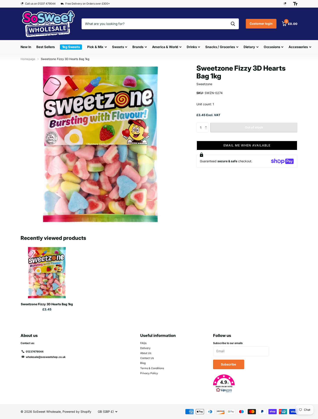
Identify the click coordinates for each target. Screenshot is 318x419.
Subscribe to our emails (228, 343)
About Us (145, 353)
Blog (143, 363)
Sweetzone (204, 84)
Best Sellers (45, 47)
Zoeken (233, 23)
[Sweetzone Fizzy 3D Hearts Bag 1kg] (47, 272)
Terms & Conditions (152, 368)
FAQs (143, 343)
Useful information (158, 335)
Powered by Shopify (77, 411)
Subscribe (229, 364)
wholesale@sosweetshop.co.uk (46, 357)
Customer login (261, 23)
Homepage (28, 59)
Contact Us (147, 358)
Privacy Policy (149, 373)
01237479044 (34, 351)
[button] (207, 123)
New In (26, 47)
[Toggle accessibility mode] (295, 3)
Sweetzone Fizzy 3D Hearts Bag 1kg (47, 304)
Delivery (145, 348)
